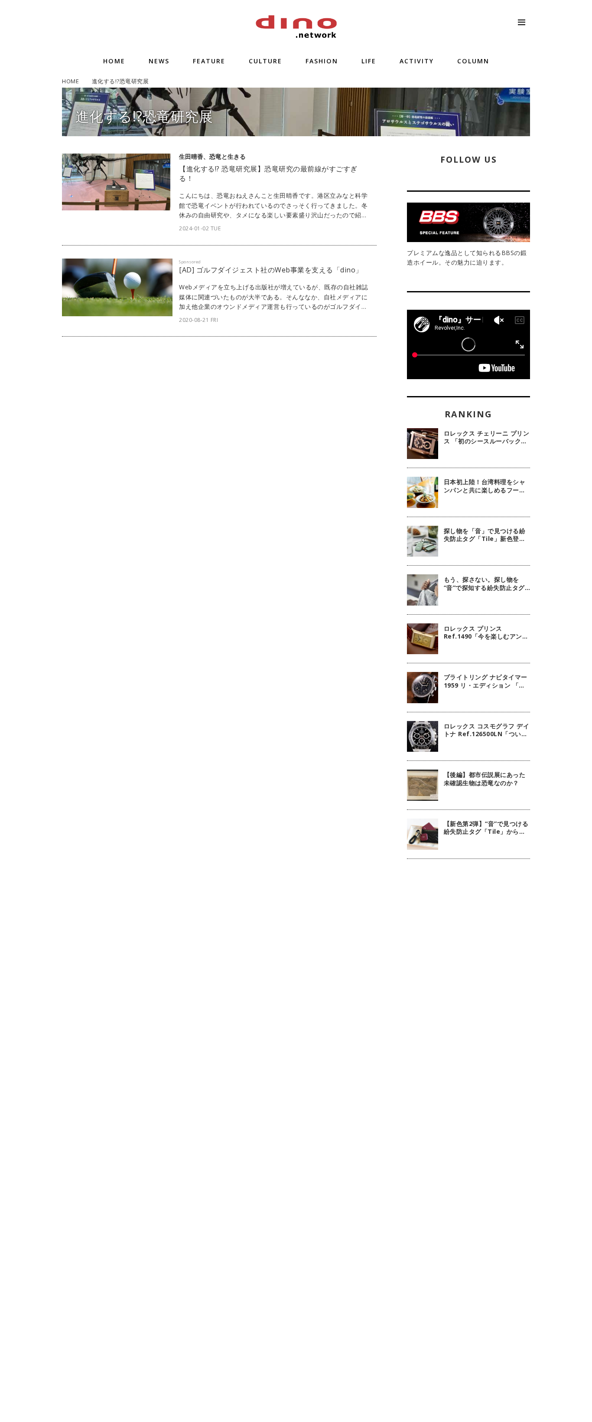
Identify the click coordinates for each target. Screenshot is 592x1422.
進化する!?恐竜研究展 (144, 116)
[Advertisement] (468, 1006)
